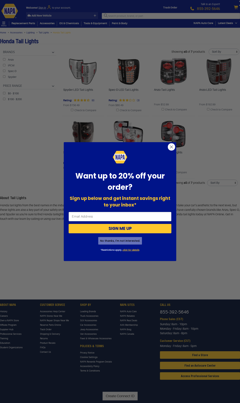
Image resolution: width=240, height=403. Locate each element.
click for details (130, 249)
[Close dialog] (171, 147)
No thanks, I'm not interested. (120, 241)
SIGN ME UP (120, 228)
